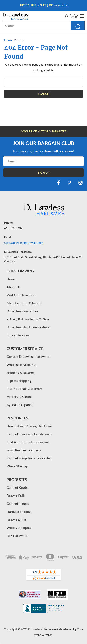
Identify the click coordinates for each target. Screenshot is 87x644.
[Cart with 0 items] (76, 16)
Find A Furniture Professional (28, 442)
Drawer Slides (17, 519)
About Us (13, 287)
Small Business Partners (24, 450)
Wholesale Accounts (21, 364)
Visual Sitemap (17, 466)
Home (11, 279)
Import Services (18, 335)
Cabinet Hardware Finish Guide (29, 434)
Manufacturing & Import (24, 303)
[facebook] (58, 182)
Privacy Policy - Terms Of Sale (28, 319)
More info (44, 5)
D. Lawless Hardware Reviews (28, 327)
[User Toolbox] (66, 16)
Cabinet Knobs (17, 487)
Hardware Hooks (19, 511)
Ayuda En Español (20, 405)
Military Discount (19, 397)
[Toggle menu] (81, 15)
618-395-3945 (13, 228)
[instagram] (80, 182)
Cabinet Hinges (18, 503)
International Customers (24, 389)
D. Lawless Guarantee (22, 311)
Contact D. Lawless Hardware (28, 356)
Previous (6, 639)
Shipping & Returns (20, 372)
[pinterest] (69, 182)
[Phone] (72, 15)
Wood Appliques (19, 528)
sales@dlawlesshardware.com (23, 242)
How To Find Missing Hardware (29, 426)
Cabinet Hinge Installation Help (29, 458)
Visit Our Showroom (21, 295)
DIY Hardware (17, 536)
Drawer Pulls (16, 495)
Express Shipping (19, 381)
